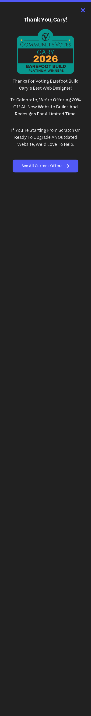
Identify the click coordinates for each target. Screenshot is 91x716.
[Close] (83, 10)
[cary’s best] (45, 31)
